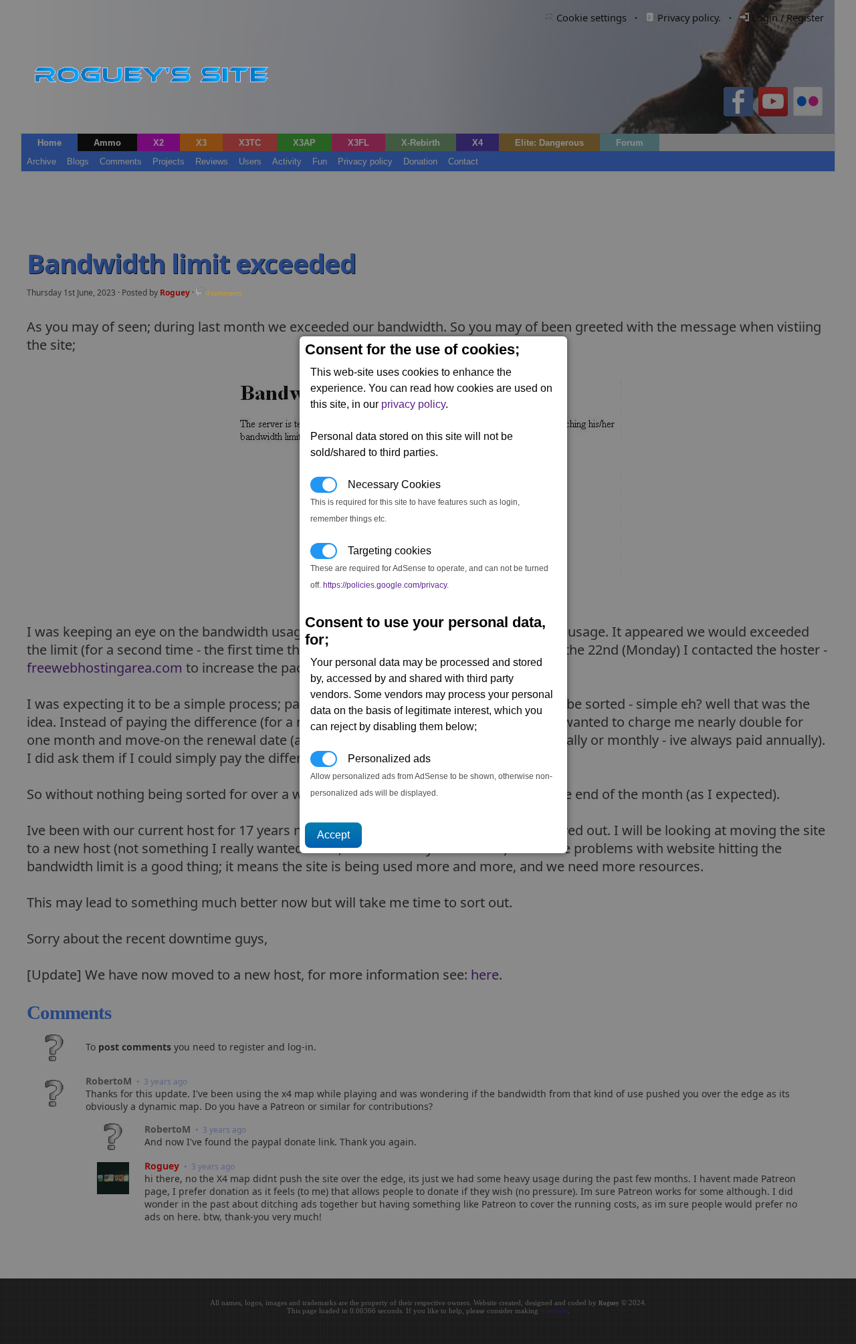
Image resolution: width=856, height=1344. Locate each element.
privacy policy (413, 404)
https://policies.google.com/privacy (385, 585)
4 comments (223, 293)
